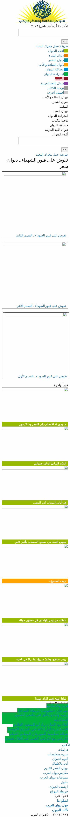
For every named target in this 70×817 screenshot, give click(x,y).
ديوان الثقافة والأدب (51, 64)
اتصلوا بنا (62, 800)
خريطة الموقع (59, 791)
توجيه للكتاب (55, 88)
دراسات (63, 749)
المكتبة (59, 78)
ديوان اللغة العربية (52, 83)
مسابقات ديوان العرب (54, 777)
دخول (64, 782)
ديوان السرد (56, 55)
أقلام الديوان (56, 50)
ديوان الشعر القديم (56, 768)
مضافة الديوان (55, 69)
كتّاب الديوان (60, 810)
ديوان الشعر (56, 60)
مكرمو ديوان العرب (55, 772)
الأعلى (66, 745)
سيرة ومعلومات (57, 754)
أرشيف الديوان (58, 786)
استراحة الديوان (54, 74)
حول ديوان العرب (57, 805)
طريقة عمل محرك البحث (52, 46)
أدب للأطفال (60, 763)
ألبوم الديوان (60, 758)
